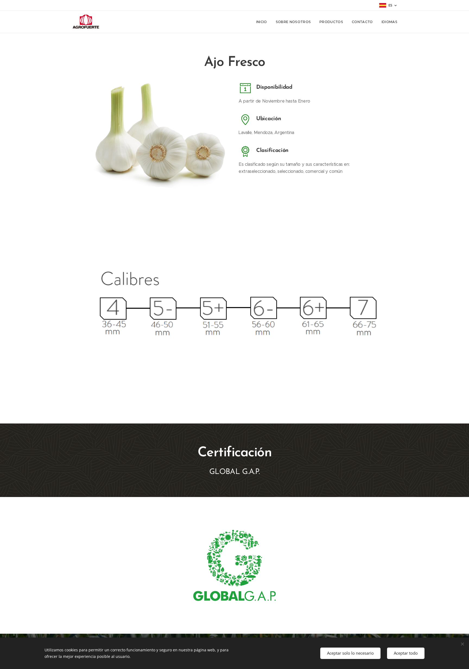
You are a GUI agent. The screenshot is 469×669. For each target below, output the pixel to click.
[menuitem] (263, 22)
